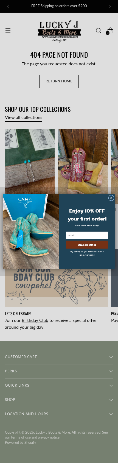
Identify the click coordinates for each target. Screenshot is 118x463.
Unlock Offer (87, 244)
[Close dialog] (111, 197)
